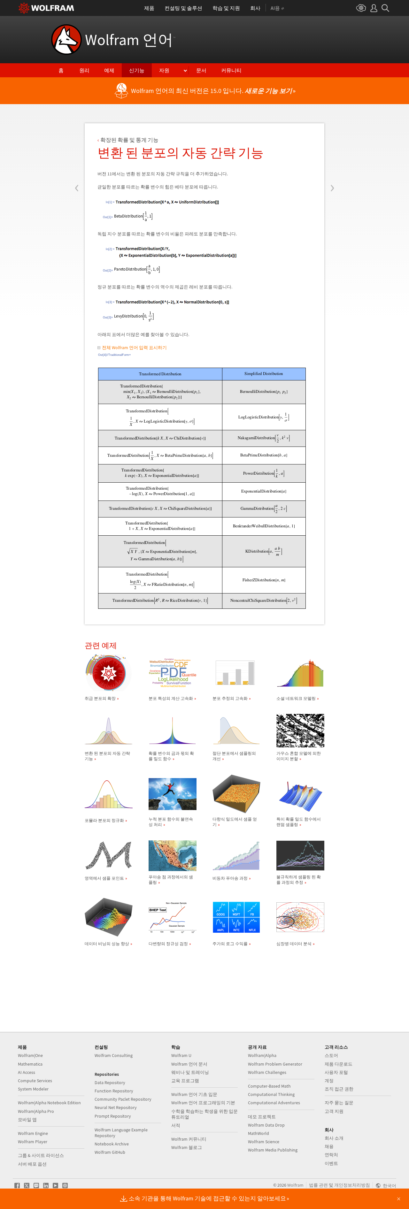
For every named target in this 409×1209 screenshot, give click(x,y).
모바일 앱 (27, 1119)
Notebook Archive (112, 1144)
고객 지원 (334, 1111)
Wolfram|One (30, 1055)
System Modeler (33, 1089)
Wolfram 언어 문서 (189, 1064)
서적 (175, 1125)
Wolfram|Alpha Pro (36, 1111)
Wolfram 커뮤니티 (188, 1139)
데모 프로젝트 (262, 1117)
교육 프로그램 (185, 1080)
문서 (201, 70)
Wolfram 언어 (130, 39)
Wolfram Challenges (267, 1072)
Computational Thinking (271, 1094)
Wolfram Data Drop (266, 1125)
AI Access (26, 1072)
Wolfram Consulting (114, 1055)
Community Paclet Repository (123, 1099)
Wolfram (295, 1185)
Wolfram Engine (33, 1133)
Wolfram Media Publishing (272, 1150)
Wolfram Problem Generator (275, 1064)
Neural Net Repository (116, 1107)
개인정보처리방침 (352, 1185)
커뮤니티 (231, 70)
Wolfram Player (32, 1141)
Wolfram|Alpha (262, 1055)
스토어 (331, 1055)
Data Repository (110, 1082)
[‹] (76, 149)
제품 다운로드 (338, 1064)
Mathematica (30, 1064)
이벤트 (331, 1163)
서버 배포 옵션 (32, 1164)
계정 (329, 1080)
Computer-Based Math (269, 1086)
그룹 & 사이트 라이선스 (41, 1155)
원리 (84, 70)
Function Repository (114, 1091)
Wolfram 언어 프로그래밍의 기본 (203, 1103)
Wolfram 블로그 (186, 1147)
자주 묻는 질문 (339, 1103)
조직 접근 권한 (339, 1089)
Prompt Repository (113, 1116)
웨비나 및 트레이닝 (190, 1072)
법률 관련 (318, 1185)
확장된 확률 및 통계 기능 (129, 139)
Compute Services (35, 1080)
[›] (332, 149)
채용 (329, 1146)
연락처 (331, 1155)
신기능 (136, 70)
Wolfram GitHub (110, 1152)
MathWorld (258, 1133)
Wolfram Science (263, 1141)
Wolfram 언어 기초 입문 (194, 1094)
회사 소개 (334, 1138)
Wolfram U (181, 1055)
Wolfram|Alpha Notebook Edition (49, 1103)
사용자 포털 (336, 1072)
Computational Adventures (274, 1103)
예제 (109, 70)
